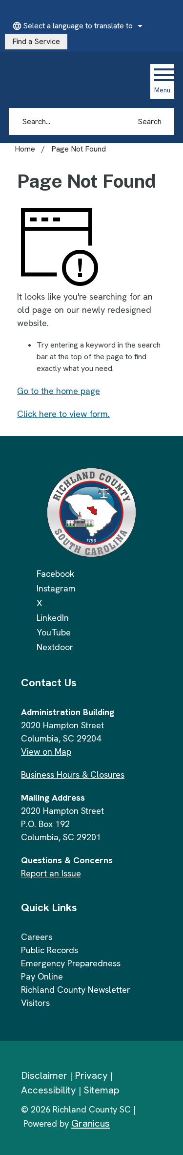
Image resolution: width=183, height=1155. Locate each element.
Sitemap (101, 1090)
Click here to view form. (63, 413)
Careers (36, 936)
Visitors (35, 1002)
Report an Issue (51, 873)
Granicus (90, 1123)
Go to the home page (58, 390)
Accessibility (48, 1090)
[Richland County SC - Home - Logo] (74, 81)
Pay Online (42, 976)
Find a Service (36, 41)
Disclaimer (44, 1075)
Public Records (49, 950)
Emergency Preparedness (71, 963)
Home (25, 149)
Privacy (91, 1075)
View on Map (46, 751)
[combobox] (76, 26)
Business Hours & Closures (72, 774)
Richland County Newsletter (75, 989)
